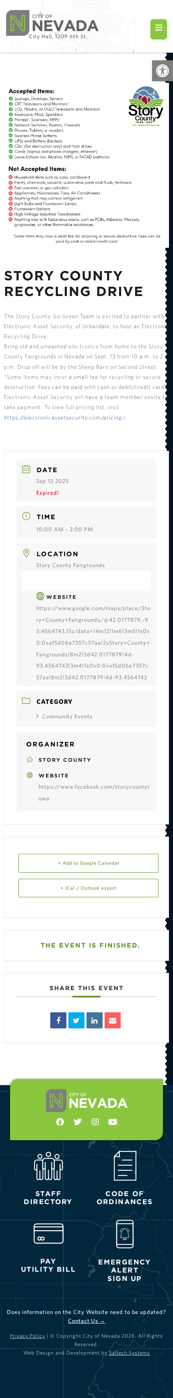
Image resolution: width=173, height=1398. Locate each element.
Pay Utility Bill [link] (48, 1265)
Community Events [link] (67, 716)
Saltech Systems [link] (129, 1353)
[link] (162, 70)
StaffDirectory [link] (48, 1197)
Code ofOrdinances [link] (125, 1197)
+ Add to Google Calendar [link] (88, 863)
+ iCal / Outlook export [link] (88, 887)
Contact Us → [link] (86, 1321)
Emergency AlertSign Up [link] (124, 1270)
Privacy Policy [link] (27, 1336)
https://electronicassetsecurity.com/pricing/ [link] (65, 417)
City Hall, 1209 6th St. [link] (58, 36)
